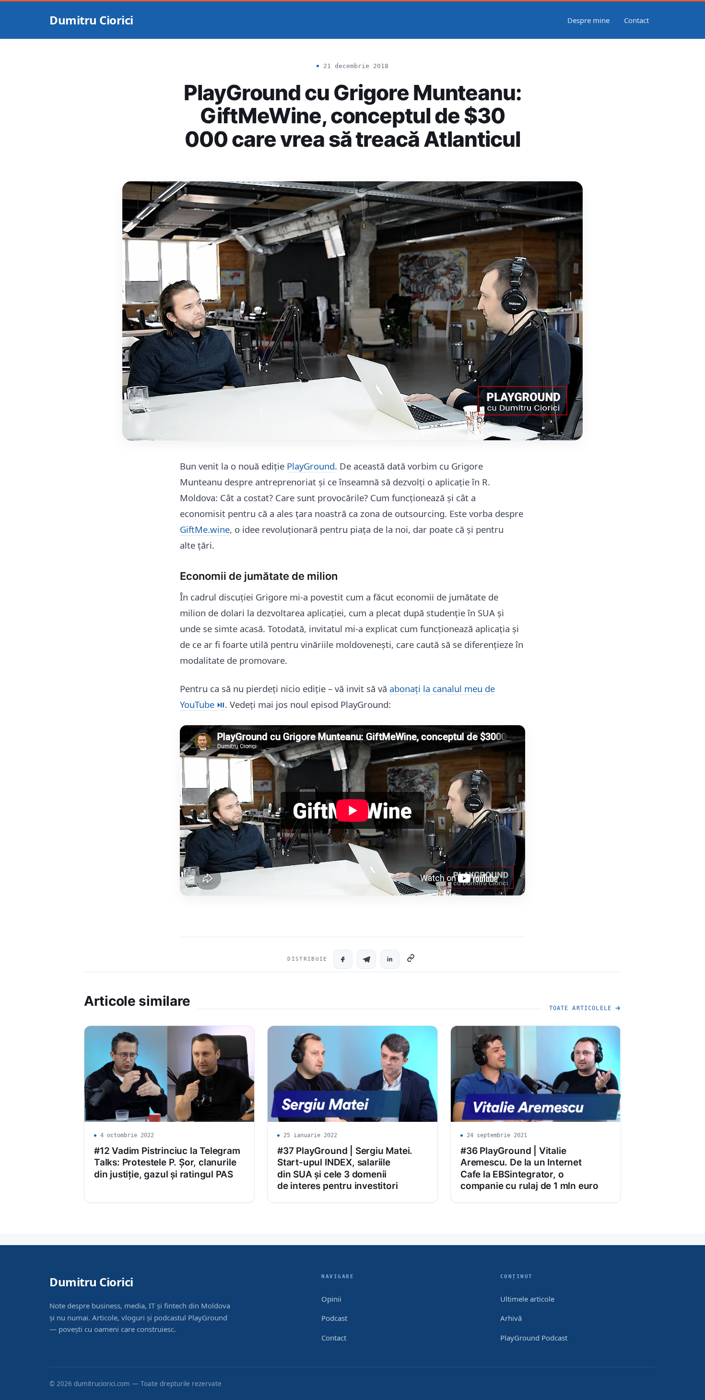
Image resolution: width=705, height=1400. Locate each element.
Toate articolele (580, 1008)
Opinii (331, 1299)
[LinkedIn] (390, 959)
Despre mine (588, 20)
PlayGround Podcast (533, 1337)
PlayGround (311, 466)
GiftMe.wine (205, 529)
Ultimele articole (527, 1299)
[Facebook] (342, 959)
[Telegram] (366, 959)
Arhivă (511, 1318)
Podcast (334, 1318)
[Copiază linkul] (411, 959)
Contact (636, 20)
